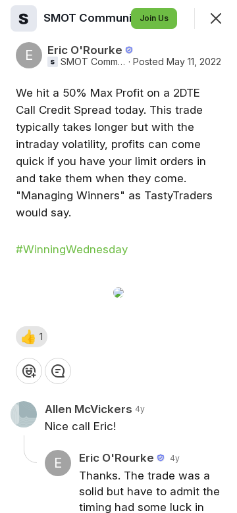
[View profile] (24, 18)
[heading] (108, 18)
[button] (31, 336)
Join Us (154, 18)
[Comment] (58, 371)
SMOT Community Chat (93, 62)
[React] (28, 370)
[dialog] (118, 256)
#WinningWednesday (72, 249)
